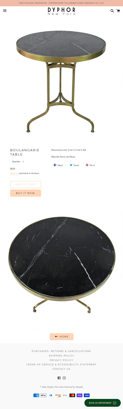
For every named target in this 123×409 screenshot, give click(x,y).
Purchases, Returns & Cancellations (61, 351)
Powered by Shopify (73, 387)
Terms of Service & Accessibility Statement (61, 364)
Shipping (14, 173)
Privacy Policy (61, 360)
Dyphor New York (55, 387)
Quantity (16, 161)
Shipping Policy (61, 355)
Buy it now (25, 193)
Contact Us (61, 369)
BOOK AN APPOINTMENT (100, 403)
